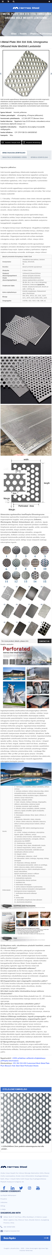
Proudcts (23, 34)
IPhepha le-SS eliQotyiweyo (41, 34)
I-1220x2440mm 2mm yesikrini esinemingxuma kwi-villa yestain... (22, 1147)
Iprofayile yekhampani (8, 1195)
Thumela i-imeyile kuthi (12, 142)
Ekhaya (13, 34)
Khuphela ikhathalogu (33, 142)
